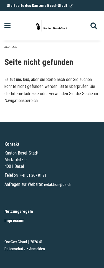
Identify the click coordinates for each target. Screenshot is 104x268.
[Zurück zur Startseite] (52, 26)
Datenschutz (15, 249)
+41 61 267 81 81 (33, 175)
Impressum (14, 220)
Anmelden (37, 249)
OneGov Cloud (15, 242)
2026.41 (36, 242)
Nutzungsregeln (18, 211)
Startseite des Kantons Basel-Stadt (40, 5)
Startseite (11, 47)
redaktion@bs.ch (57, 184)
